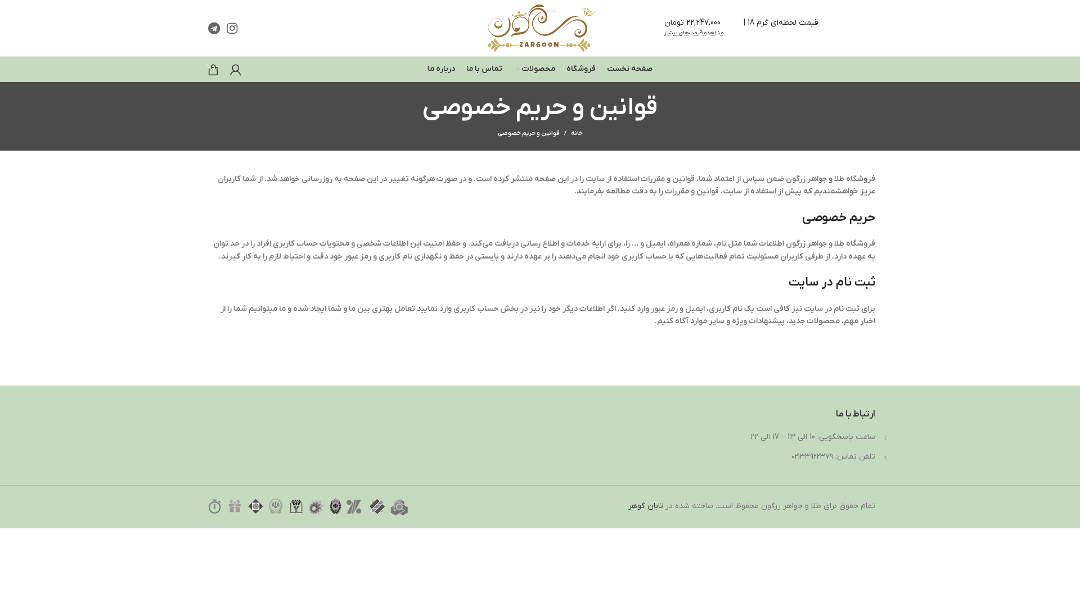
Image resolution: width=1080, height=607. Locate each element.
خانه (577, 133)
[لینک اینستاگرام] (232, 28)
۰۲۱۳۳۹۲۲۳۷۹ (812, 456)
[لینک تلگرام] (214, 28)
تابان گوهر (645, 506)
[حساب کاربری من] (235, 69)
